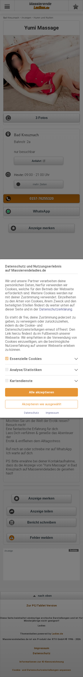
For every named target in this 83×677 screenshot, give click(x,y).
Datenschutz (31, 412)
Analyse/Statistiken (26, 370)
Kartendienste (21, 381)
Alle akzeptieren (41, 392)
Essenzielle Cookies (26, 359)
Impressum (52, 412)
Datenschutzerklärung (55, 309)
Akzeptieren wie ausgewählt (41, 404)
